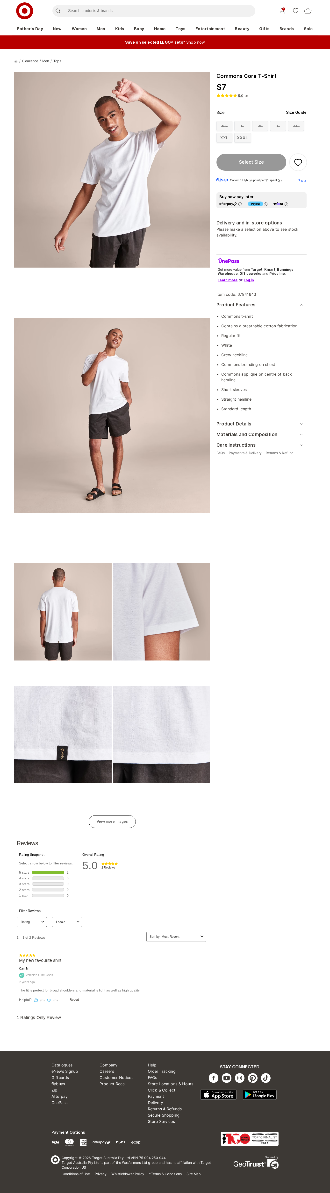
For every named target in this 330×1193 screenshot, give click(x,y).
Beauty (242, 28)
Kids (119, 28)
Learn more (227, 280)
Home (160, 28)
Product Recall (113, 1083)
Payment (156, 1096)
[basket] (308, 11)
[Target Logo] (24, 10)
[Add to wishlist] (298, 162)
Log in (249, 280)
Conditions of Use (76, 1174)
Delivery (155, 1102)
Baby (139, 28)
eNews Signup (64, 1071)
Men (101, 28)
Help (152, 1065)
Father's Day (30, 28)
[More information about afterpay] (240, 204)
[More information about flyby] (280, 180)
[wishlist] (296, 11)
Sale (308, 28)
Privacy (101, 1174)
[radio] (224, 126)
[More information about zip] (286, 204)
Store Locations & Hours (170, 1083)
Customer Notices (116, 1077)
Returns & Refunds (165, 1108)
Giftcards (60, 1077)
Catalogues (62, 1065)
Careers (107, 1071)
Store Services (161, 1121)
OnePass (59, 1102)
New (57, 28)
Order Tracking (162, 1071)
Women (79, 28)
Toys (181, 28)
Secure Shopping (163, 1115)
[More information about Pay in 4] (266, 204)
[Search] (57, 11)
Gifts (264, 28)
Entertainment (210, 28)
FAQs (152, 1077)
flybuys (58, 1083)
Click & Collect (161, 1090)
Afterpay (59, 1096)
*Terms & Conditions (165, 1174)
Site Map (194, 1174)
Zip (54, 1090)
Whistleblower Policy (127, 1174)
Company (108, 1065)
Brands (287, 28)
